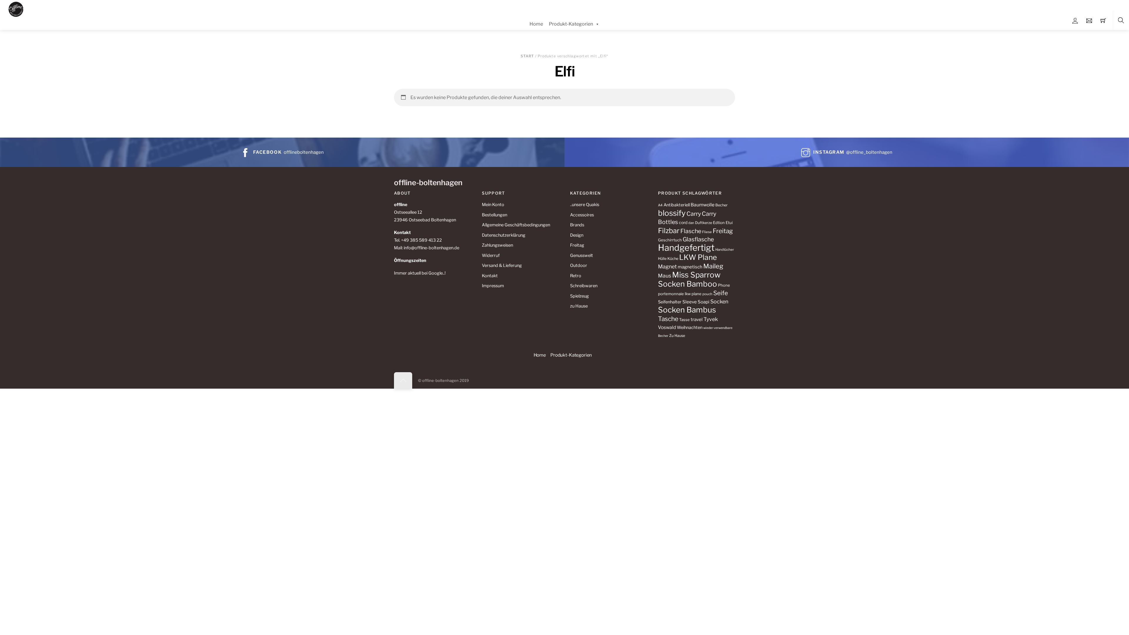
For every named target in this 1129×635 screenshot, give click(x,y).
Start (527, 56)
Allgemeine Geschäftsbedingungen (516, 225)
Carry (694, 213)
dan (691, 223)
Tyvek (711, 319)
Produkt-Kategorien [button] (571, 355)
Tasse (684, 319)
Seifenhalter (670, 302)
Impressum (493, 285)
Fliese (707, 232)
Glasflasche (698, 239)
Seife (720, 293)
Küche (672, 258)
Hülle (662, 258)
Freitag (577, 245)
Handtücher (724, 250)
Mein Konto (493, 204)
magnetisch (690, 267)
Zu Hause (677, 335)
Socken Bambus (687, 309)
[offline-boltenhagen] (16, 8)
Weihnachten (689, 327)
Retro (575, 275)
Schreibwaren (583, 285)
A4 (660, 205)
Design (576, 235)
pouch (707, 294)
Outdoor (578, 265)
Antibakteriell (677, 205)
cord (683, 222)
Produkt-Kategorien (571, 24)
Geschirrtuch (670, 240)
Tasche (668, 318)
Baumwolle (702, 205)
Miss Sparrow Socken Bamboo (689, 279)
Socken (719, 301)
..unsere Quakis (584, 204)
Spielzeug (579, 296)
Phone (724, 285)
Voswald (667, 327)
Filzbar (668, 230)
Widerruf (491, 255)
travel (697, 319)
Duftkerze (703, 222)
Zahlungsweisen (497, 245)
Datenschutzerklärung (503, 235)
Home (536, 24)
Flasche (690, 231)
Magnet (667, 266)
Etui (729, 222)
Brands (577, 225)
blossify (672, 213)
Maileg (713, 266)
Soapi (703, 302)
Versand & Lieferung (502, 265)
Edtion (719, 222)
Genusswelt (581, 255)
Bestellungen (494, 215)
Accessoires (582, 215)
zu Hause (579, 306)
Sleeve (689, 302)
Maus (664, 276)
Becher (721, 205)
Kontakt (490, 275)
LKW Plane (698, 257)
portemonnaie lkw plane (680, 293)
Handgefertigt (686, 248)
